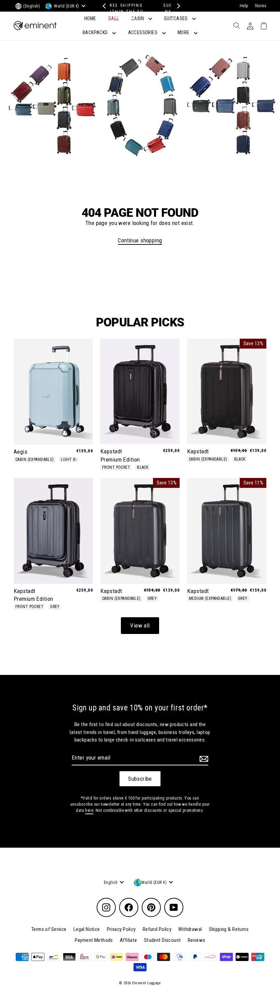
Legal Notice (86, 929)
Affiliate (128, 940)
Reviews (197, 940)
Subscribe (140, 778)
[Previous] (103, 6)
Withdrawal (190, 929)
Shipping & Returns (229, 929)
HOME (90, 18)
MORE (184, 32)
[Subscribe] (202, 759)
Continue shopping (140, 240)
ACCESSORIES (143, 32)
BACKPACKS (96, 32)
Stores (260, 5)
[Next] (176, 6)
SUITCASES (176, 18)
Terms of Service (49, 929)
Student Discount (162, 940)
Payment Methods (94, 940)
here (89, 810)
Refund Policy (157, 929)
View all (140, 625)
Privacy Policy (121, 929)
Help (244, 5)
